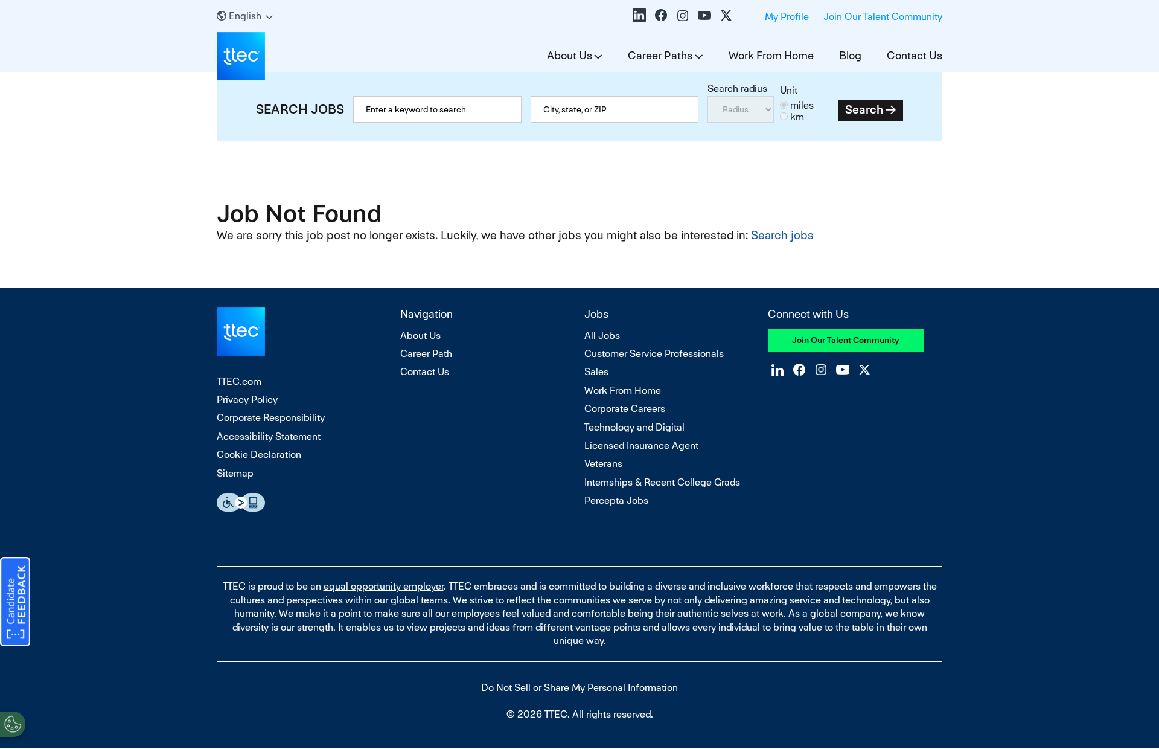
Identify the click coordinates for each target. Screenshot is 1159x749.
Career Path (426, 353)
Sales (596, 371)
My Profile (787, 16)
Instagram (682, 15)
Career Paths (660, 55)
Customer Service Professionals (654, 353)
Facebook (661, 15)
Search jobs (782, 235)
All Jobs (602, 335)
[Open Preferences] (12, 724)
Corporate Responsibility (271, 417)
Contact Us (914, 55)
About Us (569, 55)
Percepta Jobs (616, 500)
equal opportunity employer (384, 586)
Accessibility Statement (269, 436)
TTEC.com (239, 381)
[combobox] (615, 109)
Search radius (737, 88)
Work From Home (771, 55)
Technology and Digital (634, 427)
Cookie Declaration (259, 454)
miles (802, 105)
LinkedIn (639, 15)
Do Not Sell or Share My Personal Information (579, 687)
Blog (850, 55)
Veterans (603, 463)
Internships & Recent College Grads (662, 482)
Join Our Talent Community (882, 16)
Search (864, 109)
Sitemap (235, 473)
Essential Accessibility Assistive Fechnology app (241, 502)
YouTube (704, 15)
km (797, 117)
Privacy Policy (247, 399)
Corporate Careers (624, 408)
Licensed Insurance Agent (641, 445)
